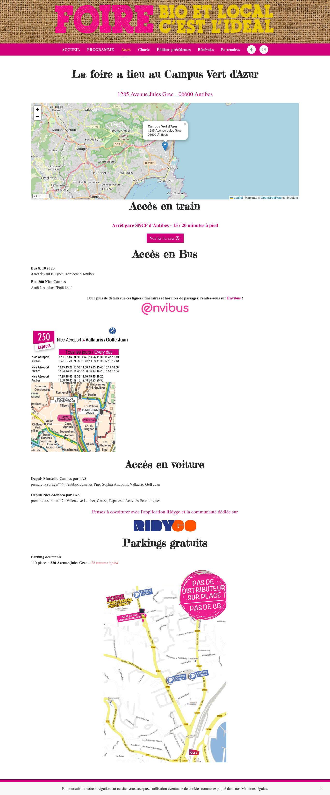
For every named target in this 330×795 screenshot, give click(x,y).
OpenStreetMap (271, 197)
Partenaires (230, 49)
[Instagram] (263, 49)
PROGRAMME (100, 49)
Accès (126, 49)
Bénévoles (206, 49)
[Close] (321, 788)
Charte (144, 49)
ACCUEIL (71, 49)
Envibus (234, 298)
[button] (165, 146)
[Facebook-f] (251, 49)
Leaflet (238, 197)
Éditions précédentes (174, 49)
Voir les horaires (163, 238)
